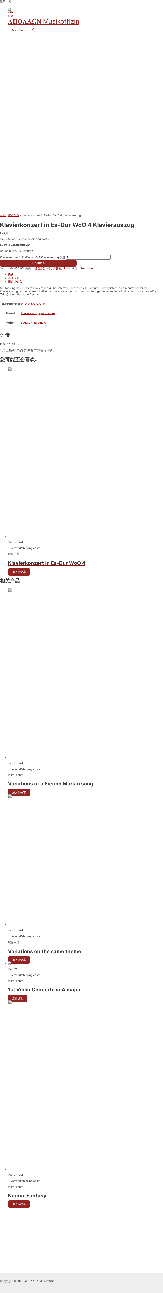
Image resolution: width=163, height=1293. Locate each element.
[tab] (85, 275)
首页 (3, 215)
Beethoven (87, 268)
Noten (67, 268)
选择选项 (17, 998)
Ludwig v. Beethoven (34, 322)
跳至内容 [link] (5, 1)
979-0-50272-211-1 (33, 303)
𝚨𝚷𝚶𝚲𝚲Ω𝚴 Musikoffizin (43, 21)
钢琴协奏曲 (54, 268)
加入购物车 (38, 263)
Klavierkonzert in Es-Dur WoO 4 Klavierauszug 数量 (32, 257)
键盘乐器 (13, 215)
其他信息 (13, 278)
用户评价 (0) (16, 281)
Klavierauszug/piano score (38, 313)
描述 (11, 274)
